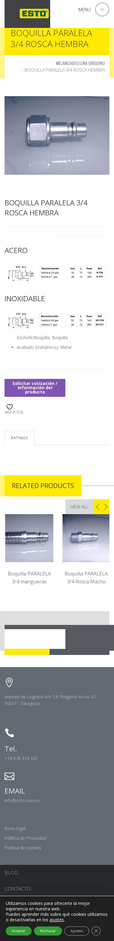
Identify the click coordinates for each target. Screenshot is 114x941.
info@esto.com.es (22, 800)
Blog (11, 872)
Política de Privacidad (25, 838)
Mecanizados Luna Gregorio (80, 63)
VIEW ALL (79, 507)
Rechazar (48, 930)
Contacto (17, 888)
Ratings (19, 437)
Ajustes (77, 930)
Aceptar (19, 930)
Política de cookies (23, 848)
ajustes (57, 919)
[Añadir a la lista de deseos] (9, 406)
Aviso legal (15, 828)
